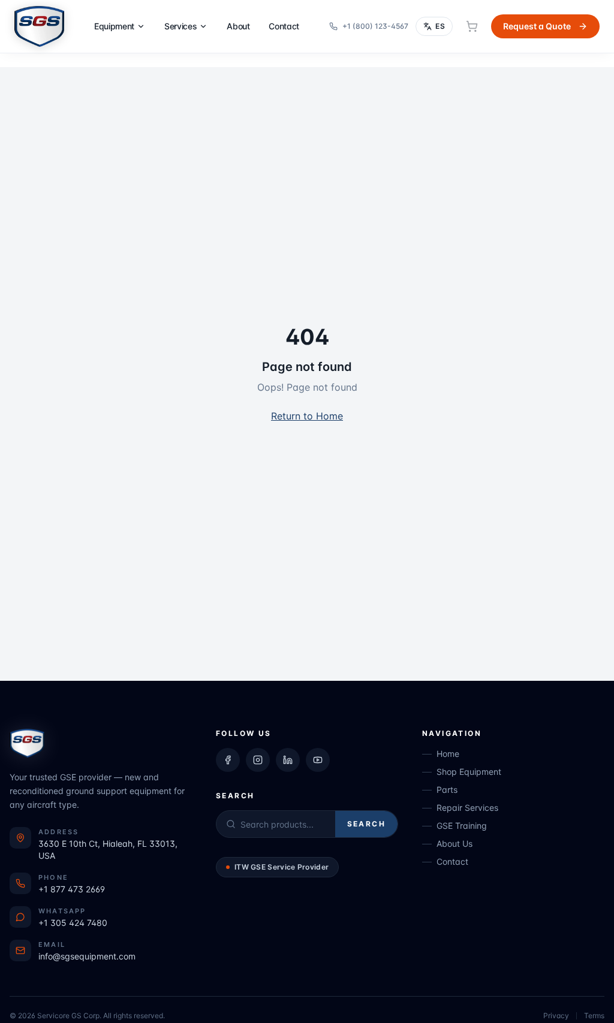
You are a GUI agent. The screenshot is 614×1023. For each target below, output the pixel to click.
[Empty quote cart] (472, 26)
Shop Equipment (469, 772)
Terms (594, 1015)
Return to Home (307, 416)
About (238, 26)
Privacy (556, 1015)
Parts (447, 789)
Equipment (114, 26)
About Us (454, 843)
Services (180, 26)
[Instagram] (258, 760)
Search (366, 823)
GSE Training (462, 825)
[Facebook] (228, 760)
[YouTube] (318, 760)
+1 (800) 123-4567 (375, 26)
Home (448, 754)
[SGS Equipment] (39, 26)
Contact (284, 26)
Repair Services (467, 807)
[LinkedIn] (288, 760)
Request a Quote (537, 26)
